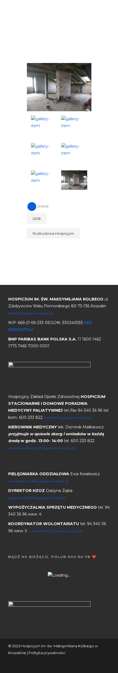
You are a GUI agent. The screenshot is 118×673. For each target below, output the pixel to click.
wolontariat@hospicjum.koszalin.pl (55, 530)
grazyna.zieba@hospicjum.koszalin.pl (37, 497)
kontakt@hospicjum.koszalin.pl (68, 417)
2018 (37, 218)
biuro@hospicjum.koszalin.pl (30, 313)
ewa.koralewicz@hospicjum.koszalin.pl (38, 480)
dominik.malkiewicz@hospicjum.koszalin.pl (41, 447)
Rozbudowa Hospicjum (53, 233)
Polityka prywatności (47, 653)
